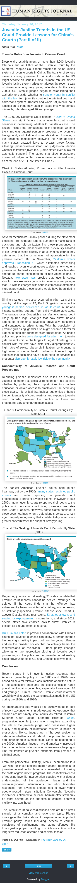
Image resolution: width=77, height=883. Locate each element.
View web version (38, 872)
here (20, 46)
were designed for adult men (45, 336)
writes (70, 717)
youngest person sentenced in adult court (31, 307)
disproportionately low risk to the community (42, 358)
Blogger (45, 879)
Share (7, 849)
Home (39, 866)
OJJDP (45, 232)
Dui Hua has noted (14, 633)
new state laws (25, 277)
